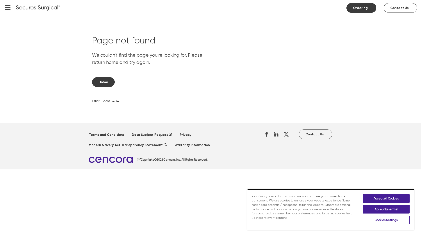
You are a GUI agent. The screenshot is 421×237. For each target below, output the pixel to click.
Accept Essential (386, 209)
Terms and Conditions (106, 135)
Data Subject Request (150, 135)
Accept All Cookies (386, 198)
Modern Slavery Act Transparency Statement (126, 145)
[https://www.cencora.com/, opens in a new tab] (115, 160)
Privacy (185, 135)
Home (103, 82)
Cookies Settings (386, 220)
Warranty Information (192, 145)
